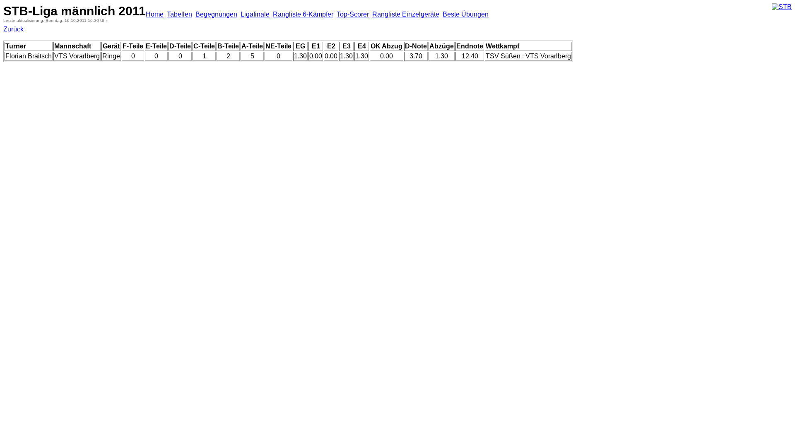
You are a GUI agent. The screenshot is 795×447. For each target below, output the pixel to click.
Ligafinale (255, 14)
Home (155, 14)
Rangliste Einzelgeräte (405, 14)
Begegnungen (216, 14)
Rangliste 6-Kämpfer (303, 14)
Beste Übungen (466, 14)
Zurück (13, 29)
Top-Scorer (353, 14)
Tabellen (179, 14)
